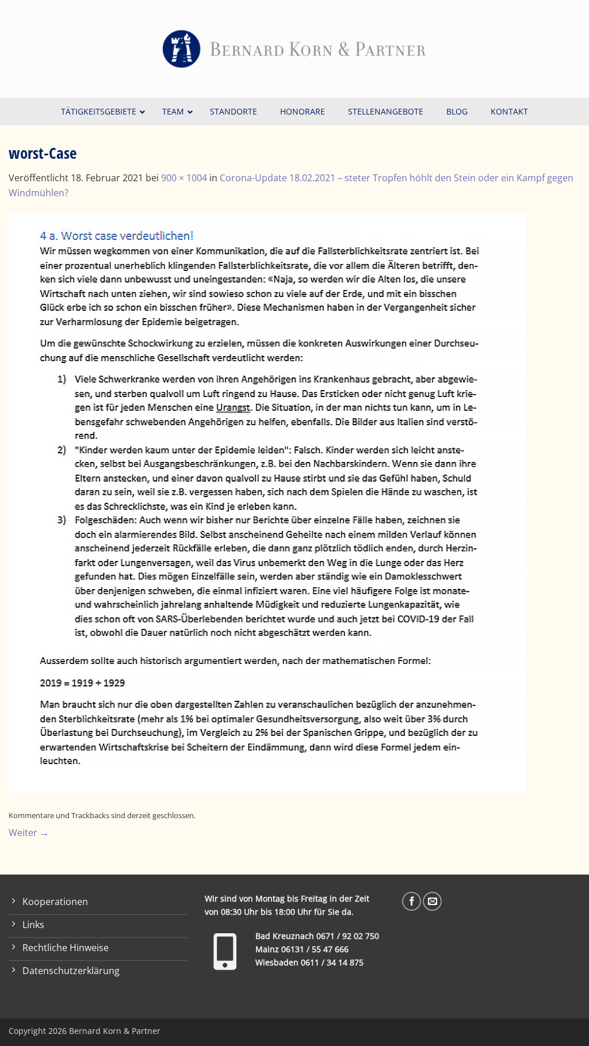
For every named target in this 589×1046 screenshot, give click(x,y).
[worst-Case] (267, 501)
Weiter (29, 832)
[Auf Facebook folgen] (411, 901)
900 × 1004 (184, 177)
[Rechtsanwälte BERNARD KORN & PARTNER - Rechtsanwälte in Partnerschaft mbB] (294, 49)
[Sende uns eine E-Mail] (432, 901)
